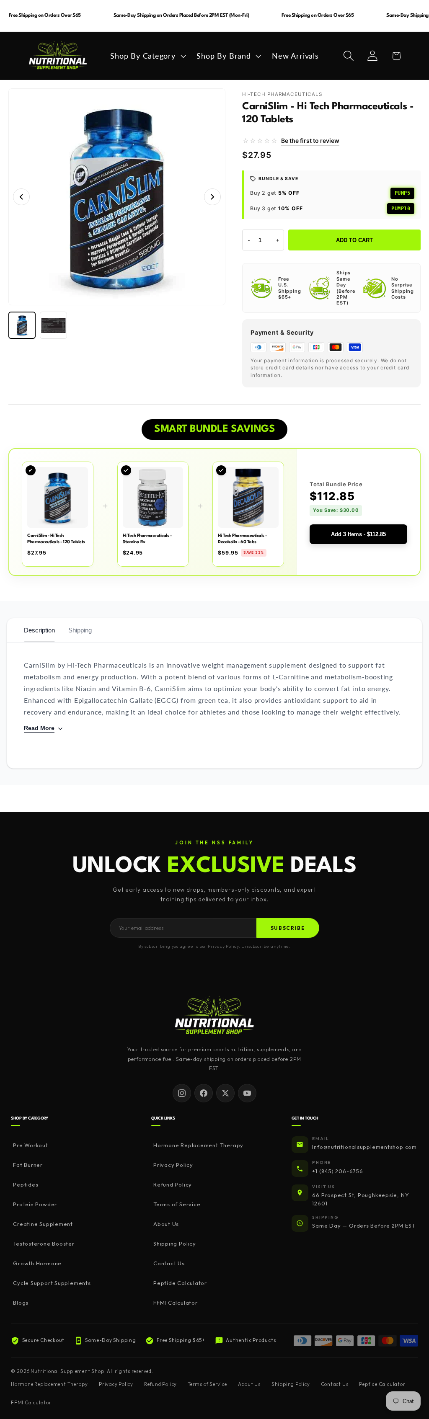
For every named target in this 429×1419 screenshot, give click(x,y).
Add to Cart (354, 240)
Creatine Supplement (43, 1223)
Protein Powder (35, 1204)
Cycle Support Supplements (52, 1283)
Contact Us (169, 1263)
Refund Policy (172, 1184)
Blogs (20, 1302)
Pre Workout (30, 1145)
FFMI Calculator (175, 1302)
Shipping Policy (174, 1243)
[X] (225, 1093)
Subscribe (288, 928)
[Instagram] (182, 1093)
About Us (166, 1223)
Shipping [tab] (80, 630)
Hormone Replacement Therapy (198, 1145)
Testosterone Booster (44, 1243)
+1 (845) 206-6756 (337, 1171)
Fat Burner (28, 1164)
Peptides (25, 1184)
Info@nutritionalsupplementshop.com (364, 1146)
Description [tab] (39, 630)
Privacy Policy (173, 1164)
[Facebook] (203, 1093)
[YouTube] (247, 1093)
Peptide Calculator (180, 1283)
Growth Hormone (37, 1263)
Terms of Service (176, 1204)
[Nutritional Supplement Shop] (214, 1015)
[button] (147, 56)
